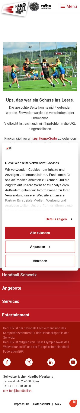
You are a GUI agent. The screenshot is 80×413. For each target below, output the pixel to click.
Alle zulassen (40, 233)
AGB (58, 404)
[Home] (15, 8)
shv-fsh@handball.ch (17, 390)
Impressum (21, 404)
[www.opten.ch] (73, 406)
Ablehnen (40, 261)
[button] (69, 6)
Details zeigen (56, 219)
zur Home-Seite (45, 138)
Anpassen (37, 246)
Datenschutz (42, 404)
